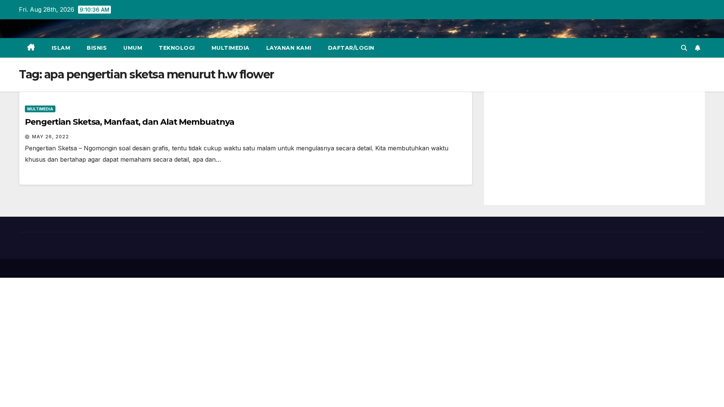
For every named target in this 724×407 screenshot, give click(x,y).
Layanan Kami (288, 47)
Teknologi (177, 47)
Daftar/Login (351, 47)
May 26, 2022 (50, 136)
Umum (132, 47)
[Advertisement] (594, 148)
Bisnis (97, 47)
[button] (684, 48)
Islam (61, 47)
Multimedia (231, 47)
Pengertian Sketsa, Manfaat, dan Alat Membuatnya (129, 122)
